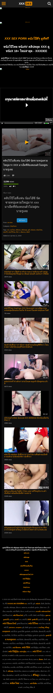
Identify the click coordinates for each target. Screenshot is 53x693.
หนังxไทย (39, 230)
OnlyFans (13, 226)
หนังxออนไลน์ (45, 611)
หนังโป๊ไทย (11, 232)
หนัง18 (38, 603)
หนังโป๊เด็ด (33, 683)
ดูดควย (47, 615)
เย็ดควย (23, 232)
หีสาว (18, 232)
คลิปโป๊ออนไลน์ (18, 615)
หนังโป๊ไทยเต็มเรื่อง (26, 566)
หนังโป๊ (5, 232)
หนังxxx (33, 230)
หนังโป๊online (16, 647)
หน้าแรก (26, 553)
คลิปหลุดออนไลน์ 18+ (27, 574)
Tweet (23, 220)
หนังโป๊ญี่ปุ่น (26, 579)
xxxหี (16, 619)
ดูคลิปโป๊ (34, 619)
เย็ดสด (41, 659)
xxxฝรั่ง (38, 611)
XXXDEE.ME (11, 603)
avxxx (26, 570)
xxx (8, 230)
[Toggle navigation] (3, 3)
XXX (26, 562)
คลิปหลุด (24, 230)
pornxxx (12, 627)
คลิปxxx (18, 230)
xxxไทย (12, 230)
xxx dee (10, 222)
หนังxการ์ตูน (27, 591)
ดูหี (29, 230)
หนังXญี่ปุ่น (22, 651)
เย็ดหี (28, 232)
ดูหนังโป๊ (6, 619)
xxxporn (18, 627)
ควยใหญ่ (41, 627)
